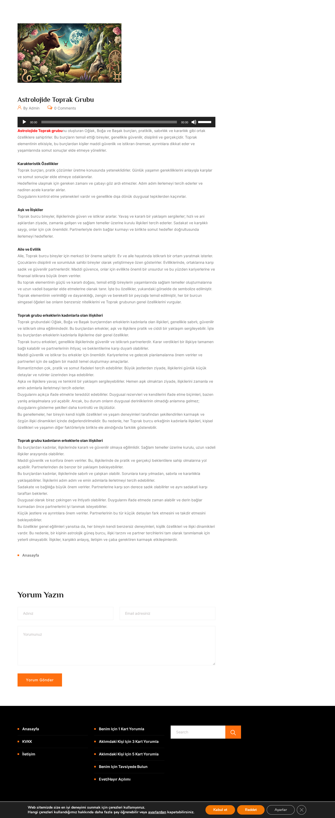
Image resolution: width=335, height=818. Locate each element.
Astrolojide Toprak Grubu (56, 99)
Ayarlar (281, 809)
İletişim (28, 754)
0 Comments (64, 108)
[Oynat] (24, 122)
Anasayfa (30, 555)
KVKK (27, 741)
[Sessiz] (194, 122)
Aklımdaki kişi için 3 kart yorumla (129, 741)
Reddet (251, 809)
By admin (31, 108)
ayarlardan (157, 812)
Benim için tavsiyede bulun (123, 766)
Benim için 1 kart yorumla (121, 729)
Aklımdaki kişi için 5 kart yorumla (129, 754)
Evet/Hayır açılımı (115, 779)
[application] (116, 122)
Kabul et (220, 809)
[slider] (205, 121)
